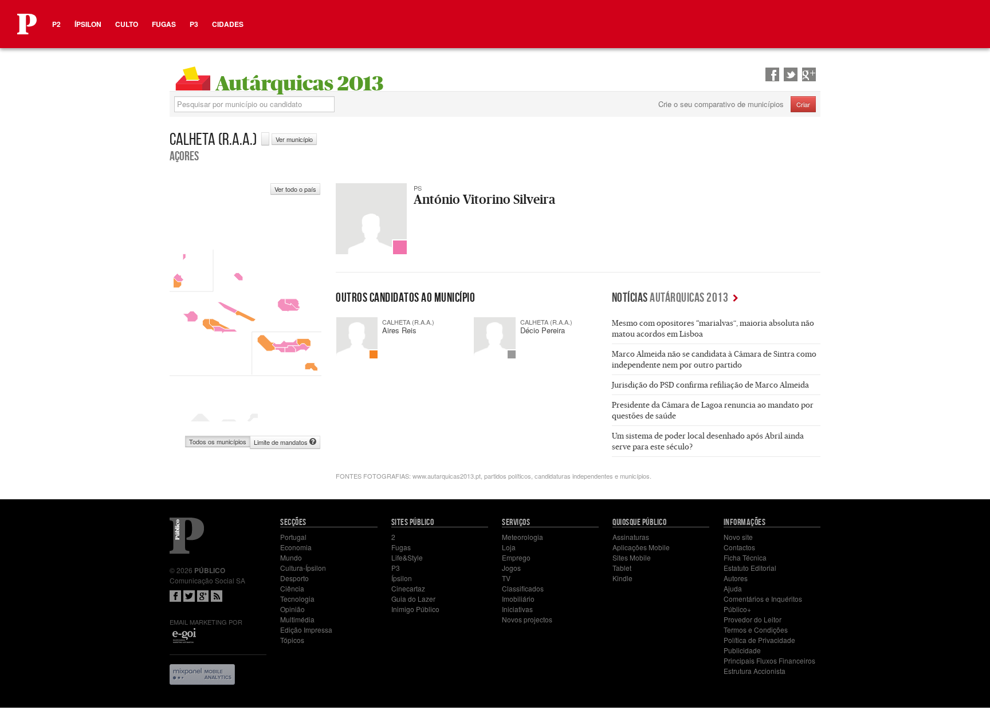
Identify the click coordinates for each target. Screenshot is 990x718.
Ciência (292, 588)
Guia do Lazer (413, 598)
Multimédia (297, 619)
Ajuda (733, 588)
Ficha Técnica (745, 557)
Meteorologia (522, 537)
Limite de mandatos (281, 442)
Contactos (739, 547)
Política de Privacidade (759, 640)
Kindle (622, 578)
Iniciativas (517, 609)
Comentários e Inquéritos (763, 598)
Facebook (175, 596)
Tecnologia (297, 598)
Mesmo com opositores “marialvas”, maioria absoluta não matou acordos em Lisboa (713, 328)
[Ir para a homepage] (27, 24)
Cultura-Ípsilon (303, 568)
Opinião (292, 609)
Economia (296, 547)
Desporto (294, 578)
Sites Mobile (631, 557)
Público (187, 536)
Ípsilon (87, 24)
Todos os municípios (217, 441)
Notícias (670, 297)
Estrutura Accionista (754, 671)
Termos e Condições (756, 629)
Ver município (294, 139)
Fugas (164, 24)
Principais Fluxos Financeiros (769, 660)
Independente (512, 354)
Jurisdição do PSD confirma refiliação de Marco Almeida (710, 384)
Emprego (516, 557)
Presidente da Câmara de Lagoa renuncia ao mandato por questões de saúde (713, 410)
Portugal (293, 537)
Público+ (737, 609)
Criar (803, 104)
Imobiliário (518, 598)
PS (400, 247)
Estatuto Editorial (750, 568)
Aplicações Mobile (641, 547)
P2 (56, 24)
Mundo (291, 557)
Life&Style (407, 557)
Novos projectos (527, 619)
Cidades (227, 24)
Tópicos (292, 640)
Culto (126, 24)
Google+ (203, 596)
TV (506, 578)
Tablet (621, 568)
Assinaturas (630, 537)
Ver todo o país (295, 189)
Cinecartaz (408, 588)
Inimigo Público (415, 609)
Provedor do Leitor (752, 619)
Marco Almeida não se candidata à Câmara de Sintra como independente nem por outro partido (714, 359)
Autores (736, 578)
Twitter (189, 596)
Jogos (511, 568)
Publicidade (742, 650)
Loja (509, 547)
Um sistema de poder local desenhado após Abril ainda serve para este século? (708, 441)
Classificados (523, 588)
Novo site (738, 537)
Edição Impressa (306, 629)
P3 (194, 24)
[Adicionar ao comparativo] (265, 138)
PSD (374, 354)
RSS (216, 596)
